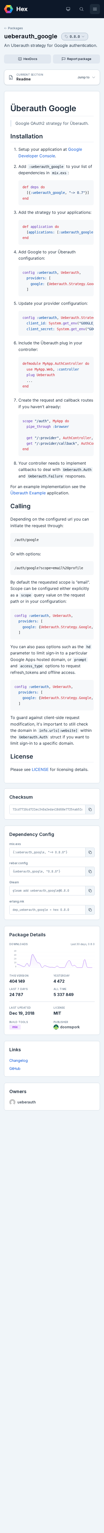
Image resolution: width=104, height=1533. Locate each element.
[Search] (81, 9)
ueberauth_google (30, 36)
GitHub (14, 1068)
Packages (15, 28)
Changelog (18, 1060)
